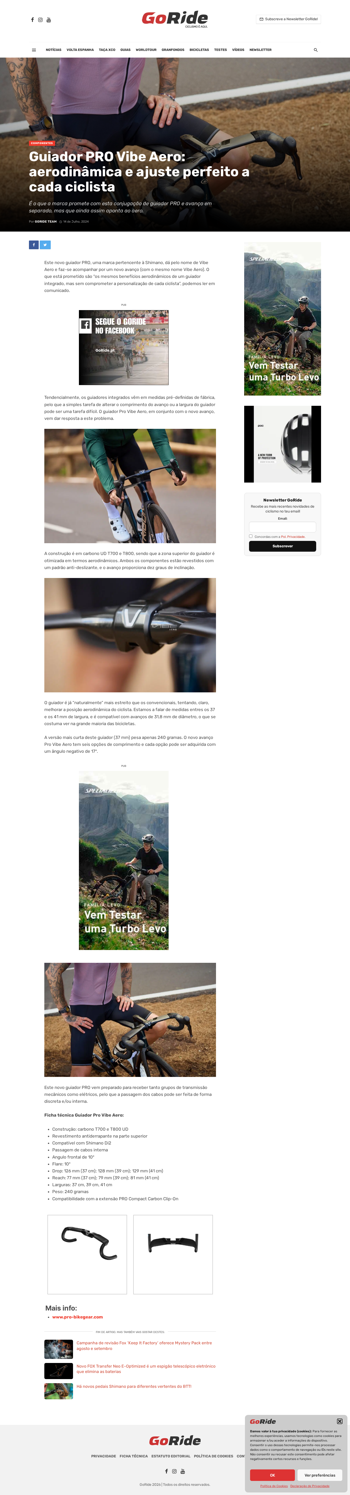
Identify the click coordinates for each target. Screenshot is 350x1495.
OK (272, 1475)
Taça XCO (107, 50)
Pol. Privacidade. (293, 537)
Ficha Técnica (134, 1456)
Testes (220, 50)
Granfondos (173, 50)
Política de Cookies (274, 1486)
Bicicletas (199, 50)
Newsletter (261, 50)
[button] (339, 1421)
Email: (282, 518)
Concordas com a (279, 537)
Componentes (42, 143)
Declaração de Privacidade (310, 1486)
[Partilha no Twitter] (45, 245)
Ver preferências (320, 1475)
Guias (125, 50)
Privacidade (103, 1456)
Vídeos (238, 50)
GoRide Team (46, 221)
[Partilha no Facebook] (34, 245)
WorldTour (146, 50)
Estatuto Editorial (170, 1456)
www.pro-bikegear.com (77, 1316)
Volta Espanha (80, 50)
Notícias (53, 50)
